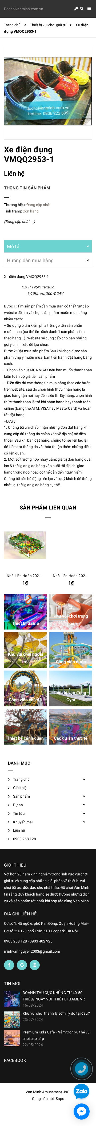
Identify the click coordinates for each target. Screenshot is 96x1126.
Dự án (18, 805)
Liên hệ (19, 830)
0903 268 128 (24, 839)
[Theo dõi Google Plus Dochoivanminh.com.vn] (22, 965)
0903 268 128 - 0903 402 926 (28, 941)
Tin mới (12, 983)
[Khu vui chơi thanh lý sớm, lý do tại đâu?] (12, 1019)
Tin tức (19, 813)
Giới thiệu (21, 788)
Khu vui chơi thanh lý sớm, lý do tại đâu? (56, 1013)
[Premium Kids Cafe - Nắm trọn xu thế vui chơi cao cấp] (12, 1038)
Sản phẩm (21, 796)
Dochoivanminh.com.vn (23, 9)
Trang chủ (21, 779)
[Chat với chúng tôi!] (82, 1111)
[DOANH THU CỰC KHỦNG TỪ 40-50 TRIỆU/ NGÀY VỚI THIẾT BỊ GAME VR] (12, 999)
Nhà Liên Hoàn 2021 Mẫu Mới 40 (34, 576)
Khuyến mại (23, 822)
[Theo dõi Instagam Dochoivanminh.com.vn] (35, 965)
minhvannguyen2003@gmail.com (32, 951)
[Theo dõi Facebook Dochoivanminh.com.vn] (9, 965)
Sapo (60, 1098)
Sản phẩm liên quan (48, 507)
